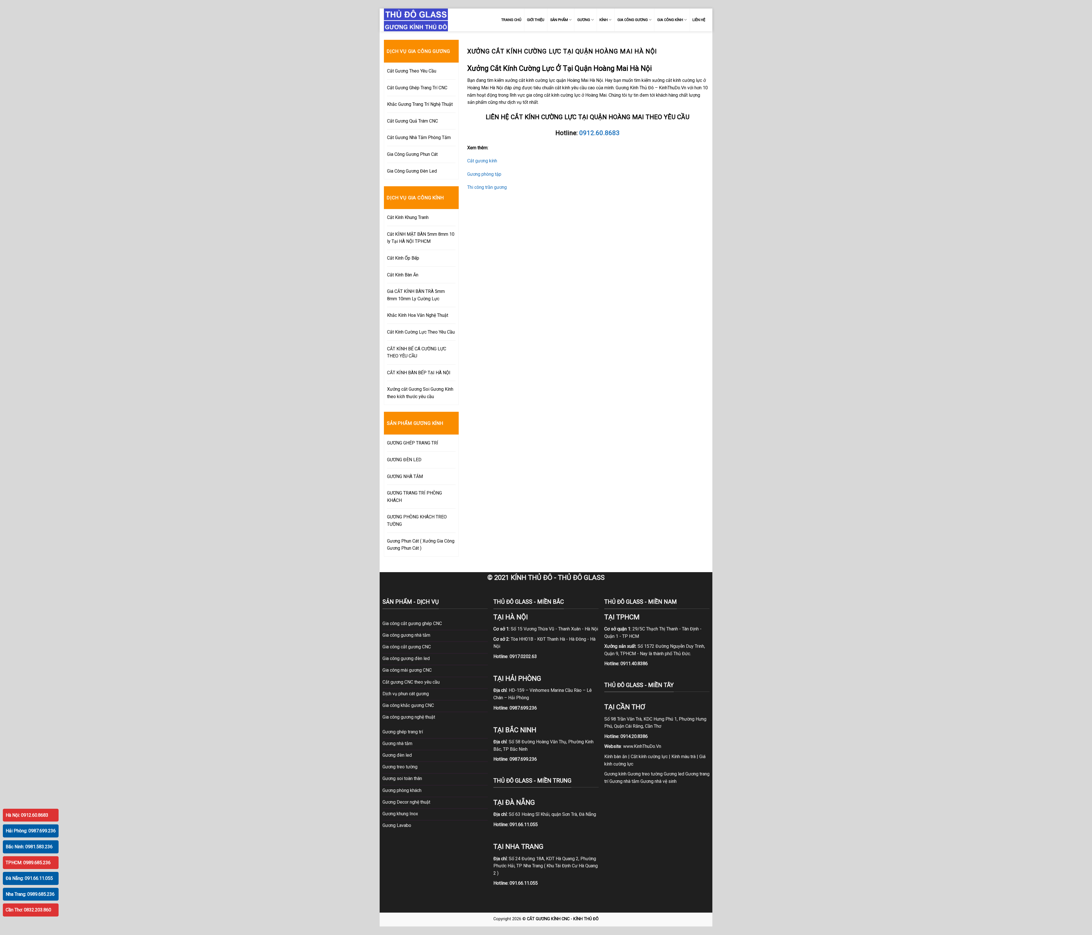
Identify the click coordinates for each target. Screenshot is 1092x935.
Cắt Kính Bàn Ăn (402, 275)
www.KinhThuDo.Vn (642, 746)
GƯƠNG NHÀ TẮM (405, 476)
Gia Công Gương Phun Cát (412, 154)
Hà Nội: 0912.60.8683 (27, 815)
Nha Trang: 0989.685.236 (30, 894)
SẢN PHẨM (559, 20)
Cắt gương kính (482, 161)
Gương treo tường (645, 774)
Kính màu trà (683, 756)
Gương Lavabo (396, 825)
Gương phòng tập (484, 174)
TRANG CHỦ (511, 20)
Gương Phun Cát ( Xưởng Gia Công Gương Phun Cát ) (420, 544)
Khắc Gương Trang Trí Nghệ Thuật (420, 104)
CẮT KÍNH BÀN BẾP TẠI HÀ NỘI (418, 372)
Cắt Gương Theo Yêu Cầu (411, 71)
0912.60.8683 (599, 132)
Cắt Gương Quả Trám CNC (412, 121)
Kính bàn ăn (615, 756)
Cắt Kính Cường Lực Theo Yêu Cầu (421, 332)
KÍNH (603, 20)
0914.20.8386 (634, 736)
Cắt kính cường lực (649, 756)
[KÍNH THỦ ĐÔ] (416, 20)
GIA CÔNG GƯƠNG (632, 20)
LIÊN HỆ (698, 20)
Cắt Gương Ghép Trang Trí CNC (417, 87)
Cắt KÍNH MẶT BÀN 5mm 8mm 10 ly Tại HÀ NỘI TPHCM (420, 237)
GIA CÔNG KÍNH (670, 20)
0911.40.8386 (634, 663)
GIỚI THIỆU (535, 20)
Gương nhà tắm (624, 781)
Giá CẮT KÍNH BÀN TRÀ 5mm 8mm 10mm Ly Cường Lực (416, 295)
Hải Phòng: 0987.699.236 (31, 830)
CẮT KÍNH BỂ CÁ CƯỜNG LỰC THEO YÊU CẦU (416, 352)
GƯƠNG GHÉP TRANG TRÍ (412, 443)
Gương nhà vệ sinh (658, 781)
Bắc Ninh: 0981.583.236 (29, 846)
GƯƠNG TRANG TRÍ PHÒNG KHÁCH (414, 496)
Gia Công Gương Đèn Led (412, 171)
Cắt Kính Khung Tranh (408, 217)
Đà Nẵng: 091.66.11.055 (29, 878)
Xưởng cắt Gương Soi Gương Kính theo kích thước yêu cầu (420, 392)
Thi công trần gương (487, 187)
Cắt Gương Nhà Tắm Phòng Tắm (419, 137)
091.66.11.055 (524, 824)
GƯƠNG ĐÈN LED (404, 459)
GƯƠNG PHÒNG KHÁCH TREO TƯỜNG (417, 520)
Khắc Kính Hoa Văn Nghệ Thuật (417, 315)
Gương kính (615, 774)
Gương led (674, 774)
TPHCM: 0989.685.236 (28, 862)
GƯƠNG (583, 20)
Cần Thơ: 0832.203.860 (28, 910)
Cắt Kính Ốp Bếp (403, 258)
